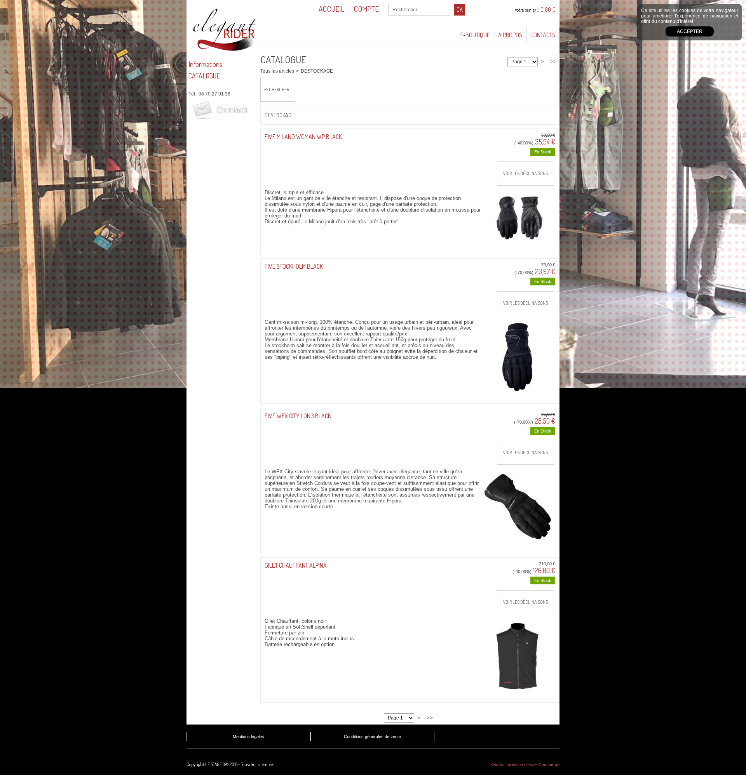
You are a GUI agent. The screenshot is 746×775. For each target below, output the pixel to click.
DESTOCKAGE (317, 71)
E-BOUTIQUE (475, 35)
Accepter (689, 31)
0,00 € (548, 9)
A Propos (510, 35)
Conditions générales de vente (372, 736)
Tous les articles (277, 71)
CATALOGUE (204, 75)
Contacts (542, 35)
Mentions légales (248, 736)
